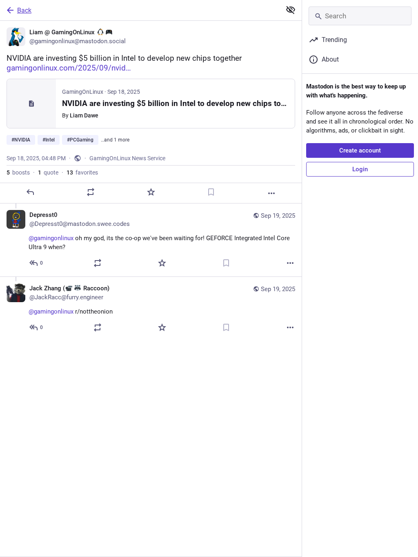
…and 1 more (115, 140)
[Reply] (30, 192)
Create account (360, 150)
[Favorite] (151, 192)
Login (360, 169)
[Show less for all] (291, 10)
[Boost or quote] (91, 192)
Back (24, 10)
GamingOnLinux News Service (127, 158)
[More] (271, 193)
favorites (82, 172)
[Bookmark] (211, 192)
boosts (18, 172)
